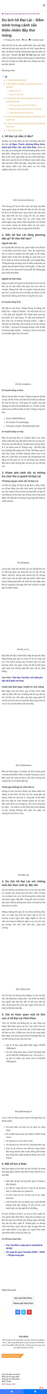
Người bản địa (15, 91)
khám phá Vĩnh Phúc (23, 1303)
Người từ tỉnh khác (17, 94)
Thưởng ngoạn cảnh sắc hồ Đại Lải (23, 105)
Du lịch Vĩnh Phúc (33, 14)
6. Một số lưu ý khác (14, 130)
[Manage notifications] (41, 1389)
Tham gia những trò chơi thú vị (22, 113)
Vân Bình (23, 1336)
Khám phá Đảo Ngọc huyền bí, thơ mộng (25, 109)
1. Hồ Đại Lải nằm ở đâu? (16, 80)
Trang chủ (7, 14)
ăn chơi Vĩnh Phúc (23, 1298)
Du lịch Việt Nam (19, 14)
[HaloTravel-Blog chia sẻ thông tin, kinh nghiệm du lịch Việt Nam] (23, 5)
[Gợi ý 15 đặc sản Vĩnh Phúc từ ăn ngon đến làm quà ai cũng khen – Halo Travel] (12, 1366)
